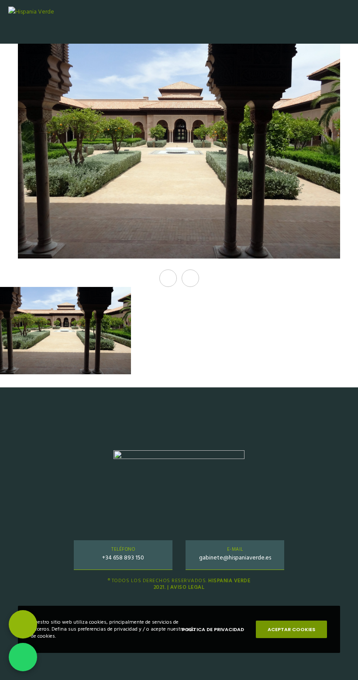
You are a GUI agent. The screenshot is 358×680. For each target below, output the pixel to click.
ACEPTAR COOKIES (291, 629)
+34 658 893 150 (123, 557)
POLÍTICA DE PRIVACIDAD (213, 629)
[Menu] (343, 22)
